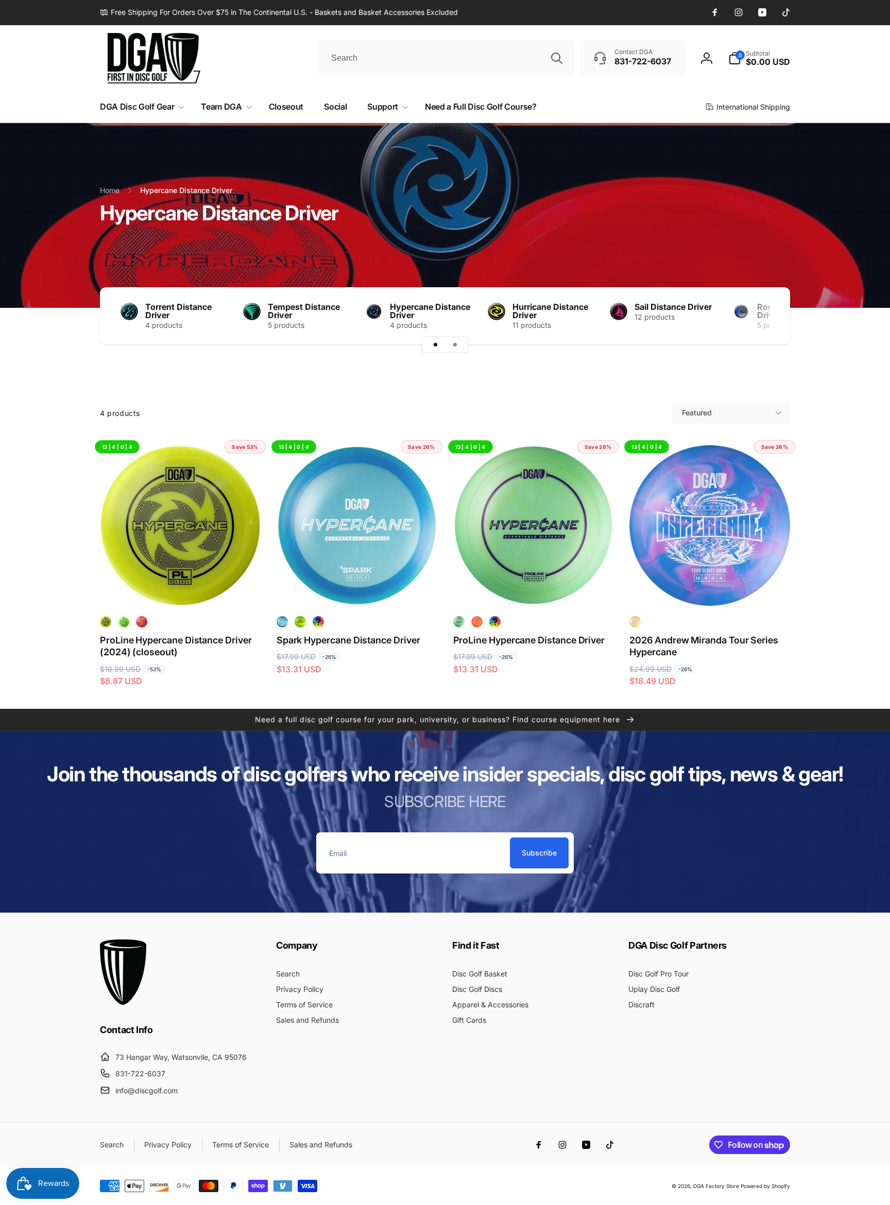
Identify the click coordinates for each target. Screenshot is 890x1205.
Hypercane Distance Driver (430, 311)
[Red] (141, 621)
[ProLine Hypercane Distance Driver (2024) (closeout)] (180, 586)
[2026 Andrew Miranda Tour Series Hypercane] (710, 586)
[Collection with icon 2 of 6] (455, 344)
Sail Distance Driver (673, 307)
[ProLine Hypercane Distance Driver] (533, 586)
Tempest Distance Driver (304, 311)
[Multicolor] (635, 621)
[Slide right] (764, 315)
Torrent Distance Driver (178, 311)
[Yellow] (105, 621)
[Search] (556, 58)
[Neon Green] (123, 621)
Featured (697, 412)
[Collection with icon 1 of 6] (435, 344)
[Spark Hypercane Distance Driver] (357, 586)
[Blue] (282, 621)
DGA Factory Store (716, 1186)
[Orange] (477, 621)
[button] (759, 58)
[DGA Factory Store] (123, 1002)
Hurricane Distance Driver (550, 311)
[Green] (300, 621)
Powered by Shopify (765, 1186)
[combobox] (446, 58)
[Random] (318, 621)
